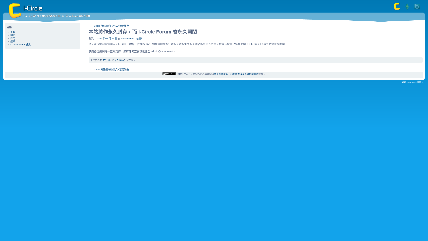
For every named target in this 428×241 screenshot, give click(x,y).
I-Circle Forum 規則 (20, 44)
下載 (12, 32)
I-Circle (15, 11)
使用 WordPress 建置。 (412, 82)
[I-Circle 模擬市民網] (407, 10)
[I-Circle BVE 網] (417, 10)
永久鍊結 (119, 60)
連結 (12, 41)
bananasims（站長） (132, 38)
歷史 (12, 38)
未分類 (36, 16)
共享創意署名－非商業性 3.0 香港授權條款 (236, 74)
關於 (12, 35)
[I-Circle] (397, 10)
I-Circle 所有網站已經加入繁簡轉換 (109, 25)
